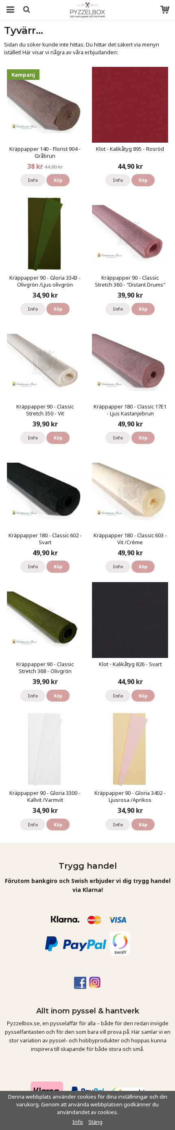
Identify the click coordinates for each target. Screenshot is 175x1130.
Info (33, 180)
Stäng (95, 1122)
